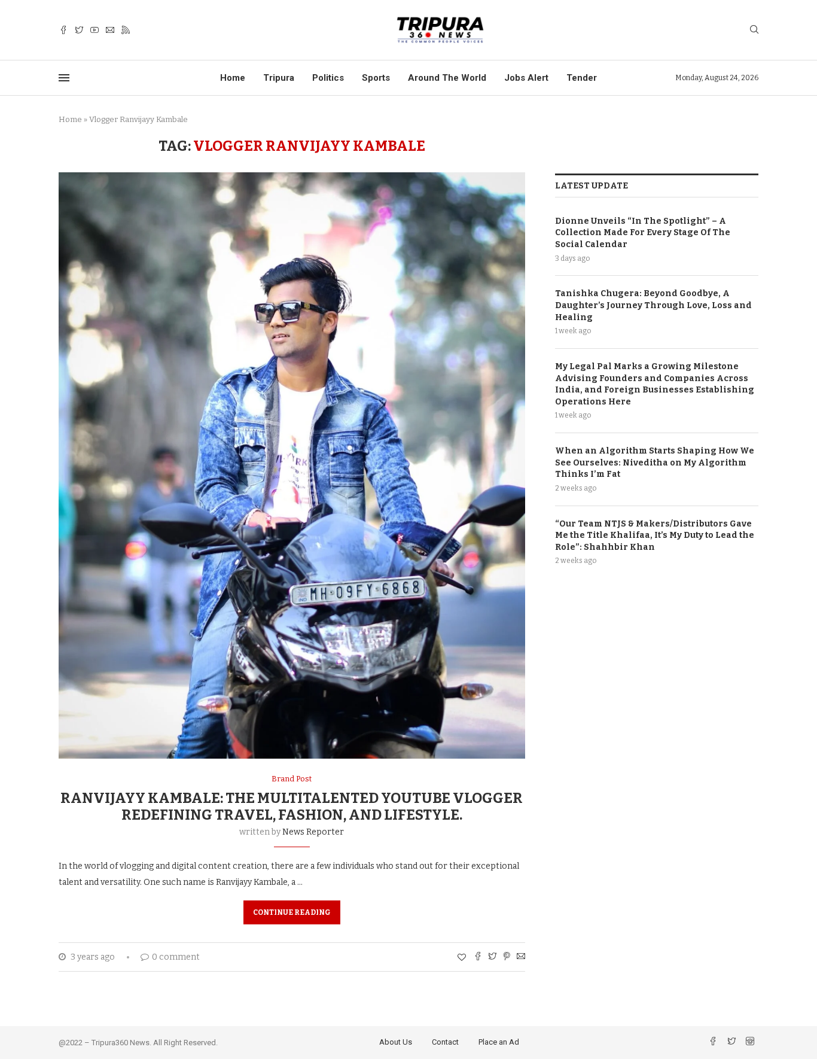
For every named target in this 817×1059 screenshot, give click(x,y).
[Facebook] (63, 30)
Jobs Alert (526, 77)
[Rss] (125, 30)
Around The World (447, 77)
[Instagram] (750, 1042)
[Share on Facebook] (478, 957)
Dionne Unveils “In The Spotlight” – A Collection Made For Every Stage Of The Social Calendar (642, 232)
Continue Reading (292, 912)
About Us (395, 1041)
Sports (376, 77)
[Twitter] (79, 30)
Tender (581, 77)
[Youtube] (94, 30)
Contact (445, 1041)
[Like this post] (462, 958)
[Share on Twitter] (492, 957)
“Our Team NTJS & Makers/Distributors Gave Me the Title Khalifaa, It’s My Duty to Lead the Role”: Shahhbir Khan (654, 535)
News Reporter (313, 832)
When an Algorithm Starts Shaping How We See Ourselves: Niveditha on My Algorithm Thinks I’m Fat (654, 462)
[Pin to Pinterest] (506, 957)
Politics (328, 77)
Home (232, 77)
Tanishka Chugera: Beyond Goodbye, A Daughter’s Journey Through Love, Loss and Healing (653, 305)
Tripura (278, 77)
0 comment (176, 957)
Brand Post (292, 778)
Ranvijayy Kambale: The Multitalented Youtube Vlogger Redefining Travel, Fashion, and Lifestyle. (291, 806)
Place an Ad (498, 1041)
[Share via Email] (521, 957)
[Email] (110, 30)
